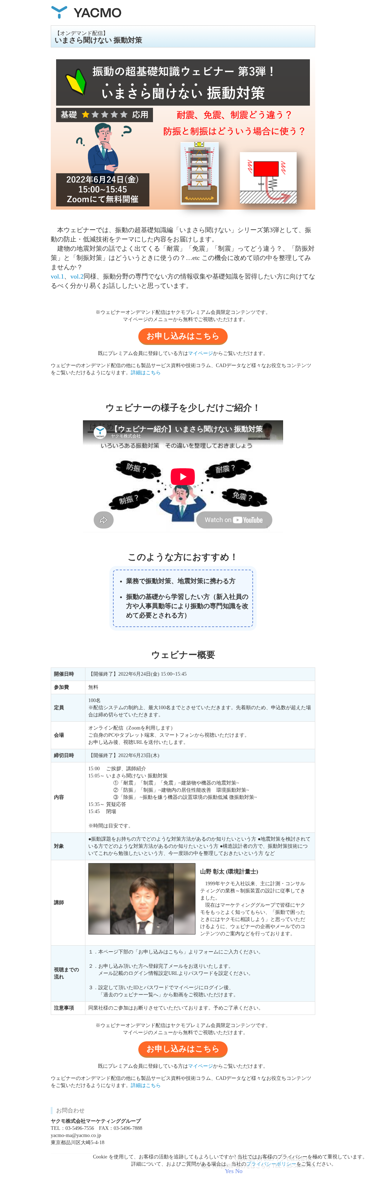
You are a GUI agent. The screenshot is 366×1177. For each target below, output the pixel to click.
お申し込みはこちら (183, 335)
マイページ (200, 353)
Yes (229, 1171)
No (239, 1171)
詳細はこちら (146, 372)
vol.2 (77, 276)
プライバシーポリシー (271, 1164)
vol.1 (57, 276)
